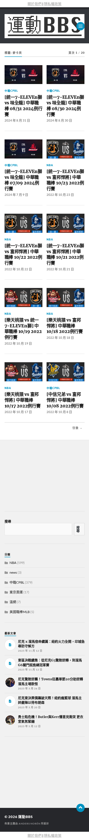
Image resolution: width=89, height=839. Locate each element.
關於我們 (35, 4)
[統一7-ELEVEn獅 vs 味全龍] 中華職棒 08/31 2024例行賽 (23, 105)
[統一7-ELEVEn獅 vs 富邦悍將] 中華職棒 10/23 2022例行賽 (65, 180)
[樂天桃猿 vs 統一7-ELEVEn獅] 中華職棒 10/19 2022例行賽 (23, 328)
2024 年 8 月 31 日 (17, 120)
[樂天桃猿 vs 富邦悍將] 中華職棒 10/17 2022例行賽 (23, 400)
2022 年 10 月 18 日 (60, 337)
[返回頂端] (80, 808)
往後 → (77, 427)
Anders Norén (29, 823)
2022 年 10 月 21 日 (60, 269)
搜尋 (8, 521)
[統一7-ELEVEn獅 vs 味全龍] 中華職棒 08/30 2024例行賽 (65, 105)
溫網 (13, 602)
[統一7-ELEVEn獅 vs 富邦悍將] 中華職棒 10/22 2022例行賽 (23, 254)
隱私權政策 (52, 4)
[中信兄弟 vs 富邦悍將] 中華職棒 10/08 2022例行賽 (65, 400)
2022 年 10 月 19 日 (18, 343)
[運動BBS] (45, 26)
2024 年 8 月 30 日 (59, 120)
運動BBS (25, 817)
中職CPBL (11, 90)
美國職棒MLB (20, 612)
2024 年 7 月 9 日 (16, 194)
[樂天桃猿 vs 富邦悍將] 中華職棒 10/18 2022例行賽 (65, 325)
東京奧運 (16, 592)
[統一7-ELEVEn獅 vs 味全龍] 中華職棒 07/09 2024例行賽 (23, 180)
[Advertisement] (36, 771)
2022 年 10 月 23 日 (60, 194)
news (13, 572)
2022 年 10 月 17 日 (18, 412)
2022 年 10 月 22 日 (18, 269)
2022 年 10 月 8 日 (59, 412)
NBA (50, 165)
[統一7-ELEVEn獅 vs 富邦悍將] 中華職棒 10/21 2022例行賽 (65, 254)
